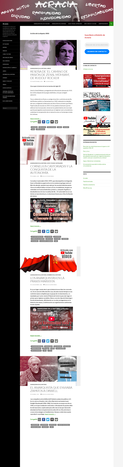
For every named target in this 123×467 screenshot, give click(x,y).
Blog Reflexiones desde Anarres (9, 97)
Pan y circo (86, 151)
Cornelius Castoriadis (38, 238)
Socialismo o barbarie (46, 241)
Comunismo (57, 236)
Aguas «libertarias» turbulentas (91, 161)
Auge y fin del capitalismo (75, 23)
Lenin (52, 348)
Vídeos (4, 84)
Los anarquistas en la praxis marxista (47, 279)
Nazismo (66, 127)
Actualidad (6, 44)
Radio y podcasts (7, 81)
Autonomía (48, 236)
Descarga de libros (8, 57)
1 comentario (49, 81)
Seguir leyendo (35, 118)
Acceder (85, 178)
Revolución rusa (36, 350)
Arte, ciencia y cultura (90, 23)
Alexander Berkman (37, 346)
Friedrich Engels (36, 348)
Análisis (5, 50)
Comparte (33, 121)
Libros (49, 68)
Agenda (5, 47)
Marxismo (65, 238)
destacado (42, 127)
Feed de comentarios (89, 184)
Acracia (5, 24)
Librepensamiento (103, 23)
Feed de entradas (88, 181)
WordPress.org (87, 188)
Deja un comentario (48, 176)
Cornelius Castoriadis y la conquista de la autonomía (51, 169)
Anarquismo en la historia (59, 23)
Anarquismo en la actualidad (42, 23)
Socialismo (35, 241)
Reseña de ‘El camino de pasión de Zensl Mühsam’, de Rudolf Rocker (50, 75)
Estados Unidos (36, 427)
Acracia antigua (7, 87)
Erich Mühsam (51, 127)
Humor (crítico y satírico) (9, 67)
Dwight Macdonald (63, 424)
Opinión (5, 77)
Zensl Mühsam (40, 129)
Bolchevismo (58, 346)
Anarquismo (48, 346)
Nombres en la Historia (54, 275)
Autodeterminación (37, 236)
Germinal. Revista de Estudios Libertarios (8, 92)
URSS (33, 129)
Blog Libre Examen (7, 101)
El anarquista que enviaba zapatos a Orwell (51, 389)
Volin (50, 350)
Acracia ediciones (7, 40)
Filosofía (57, 238)
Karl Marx (46, 348)
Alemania (34, 127)
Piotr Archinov (61, 348)
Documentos (6, 60)
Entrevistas (6, 64)
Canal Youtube (7, 54)
